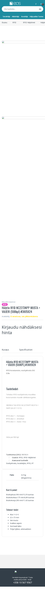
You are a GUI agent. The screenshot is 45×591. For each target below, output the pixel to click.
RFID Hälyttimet (29, 22)
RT (33, 463)
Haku (40, 9)
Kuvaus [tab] (5, 350)
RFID (14, 22)
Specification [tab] (25, 350)
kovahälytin (21, 463)
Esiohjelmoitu (11, 463)
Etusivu (4, 22)
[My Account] (37, 3)
